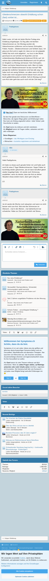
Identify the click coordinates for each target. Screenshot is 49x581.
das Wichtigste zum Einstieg (24, 138)
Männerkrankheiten (12, 453)
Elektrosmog (10, 422)
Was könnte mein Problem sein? (23, 280)
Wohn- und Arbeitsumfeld (14, 430)
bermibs (5, 391)
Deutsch (15, 545)
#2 (46, 156)
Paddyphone (8, 21)
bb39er (9, 312)
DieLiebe (9, 302)
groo (44, 21)
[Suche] (46, 2)
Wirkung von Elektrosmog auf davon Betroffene (22, 440)
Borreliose (9, 437)
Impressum (12, 548)
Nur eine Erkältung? (14, 278)
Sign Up (23, 378)
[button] (5, 247)
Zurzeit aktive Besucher (11, 387)
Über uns (5, 548)
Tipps (14, 550)
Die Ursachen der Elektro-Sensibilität (18, 418)
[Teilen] (42, 35)
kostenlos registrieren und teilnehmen (27, 141)
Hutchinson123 (11, 291)
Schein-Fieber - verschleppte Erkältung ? (22, 310)
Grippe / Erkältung (18, 312)
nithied (44, 471)
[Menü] (3, 2)
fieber (25, 21)
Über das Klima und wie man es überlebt (20, 426)
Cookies (6, 545)
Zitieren (44, 83)
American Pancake (12, 323)
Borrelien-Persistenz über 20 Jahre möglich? (21, 433)
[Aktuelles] (41, 2)
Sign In (8, 378)
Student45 (10, 280)
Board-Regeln (6, 550)
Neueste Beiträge (8, 414)
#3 (46, 200)
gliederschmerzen (35, 21)
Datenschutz (39, 548)
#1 (46, 35)
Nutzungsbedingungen (25, 548)
